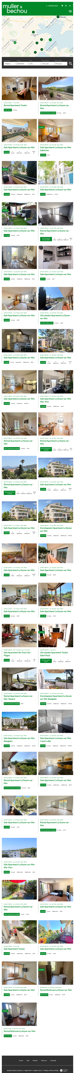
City (30, 60)
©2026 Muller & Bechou (14, 1070)
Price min (45, 60)
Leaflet (71, 55)
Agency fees (37, 1070)
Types (18, 60)
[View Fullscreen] (4, 20)
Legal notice (28, 1070)
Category (7, 60)
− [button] (4, 16)
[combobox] (10, 63)
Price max (58, 60)
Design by (65, 1070)
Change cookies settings (51, 1070)
